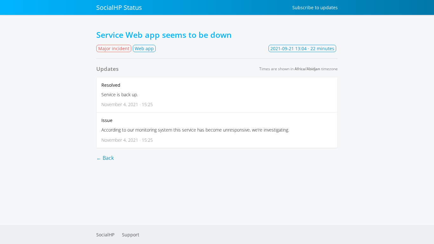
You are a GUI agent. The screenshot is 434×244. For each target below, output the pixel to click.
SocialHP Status (119, 7)
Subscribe (315, 7)
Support (130, 235)
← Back (105, 157)
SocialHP (105, 235)
